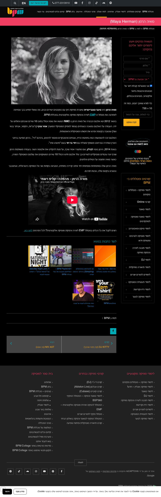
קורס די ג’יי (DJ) (94, 382)
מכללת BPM (148, 12)
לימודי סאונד (144, 209)
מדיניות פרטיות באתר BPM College (33, 446)
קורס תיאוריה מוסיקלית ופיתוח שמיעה (84, 423)
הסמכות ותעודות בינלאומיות (38, 419)
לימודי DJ (145, 260)
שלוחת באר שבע (43, 410)
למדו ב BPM (110, 318)
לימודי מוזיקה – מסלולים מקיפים (137, 382)
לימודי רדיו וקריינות (142, 289)
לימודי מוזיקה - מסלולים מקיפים (139, 192)
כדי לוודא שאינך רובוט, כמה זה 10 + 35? (138, 106)
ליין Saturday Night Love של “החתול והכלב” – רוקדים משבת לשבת (39, 271)
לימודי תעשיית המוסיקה (139, 282)
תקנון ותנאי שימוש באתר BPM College (31, 450)
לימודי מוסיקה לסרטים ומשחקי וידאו (139, 238)
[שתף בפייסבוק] (113, 331)
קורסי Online (143, 202)
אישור (7, 492)
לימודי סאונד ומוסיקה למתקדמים (140, 219)
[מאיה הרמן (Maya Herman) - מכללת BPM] (15, 12)
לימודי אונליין (120, 12)
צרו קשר (40, 12)
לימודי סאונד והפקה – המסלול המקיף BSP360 (84, 398)
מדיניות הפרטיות (109, 471)
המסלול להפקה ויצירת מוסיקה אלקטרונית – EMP (81, 407)
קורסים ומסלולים (134, 12)
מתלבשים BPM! (110, 303)
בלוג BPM (70, 12)
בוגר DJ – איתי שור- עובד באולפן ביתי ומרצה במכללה (106, 270)
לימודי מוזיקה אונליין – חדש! (140, 387)
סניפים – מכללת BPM (40, 391)
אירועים (79, 12)
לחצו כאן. (28, 230)
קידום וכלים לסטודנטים (55, 12)
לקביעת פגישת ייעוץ (38, 3)
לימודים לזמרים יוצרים (140, 275)
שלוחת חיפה (43, 400)
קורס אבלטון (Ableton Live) (88, 387)
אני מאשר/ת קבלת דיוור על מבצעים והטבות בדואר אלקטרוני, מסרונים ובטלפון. (138, 91)
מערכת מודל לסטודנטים (39, 437)
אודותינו (111, 12)
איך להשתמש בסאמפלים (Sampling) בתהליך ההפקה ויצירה (83, 271)
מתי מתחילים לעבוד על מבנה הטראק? (83, 305)
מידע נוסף (20, 492)
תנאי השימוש (94, 471)
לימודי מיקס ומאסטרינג (139, 229)
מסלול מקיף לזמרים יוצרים (89, 414)
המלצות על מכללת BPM (39, 428)
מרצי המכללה (89, 12)
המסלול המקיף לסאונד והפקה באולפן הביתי (81, 419)
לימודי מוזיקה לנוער (141, 297)
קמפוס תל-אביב (41, 396)
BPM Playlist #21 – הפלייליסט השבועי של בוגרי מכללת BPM (62, 271)
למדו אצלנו (101, 12)
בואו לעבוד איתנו (43, 441)
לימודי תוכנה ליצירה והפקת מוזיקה (141, 250)
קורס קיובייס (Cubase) (90, 391)
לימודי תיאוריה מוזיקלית (139, 267)
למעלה (80, 463)
